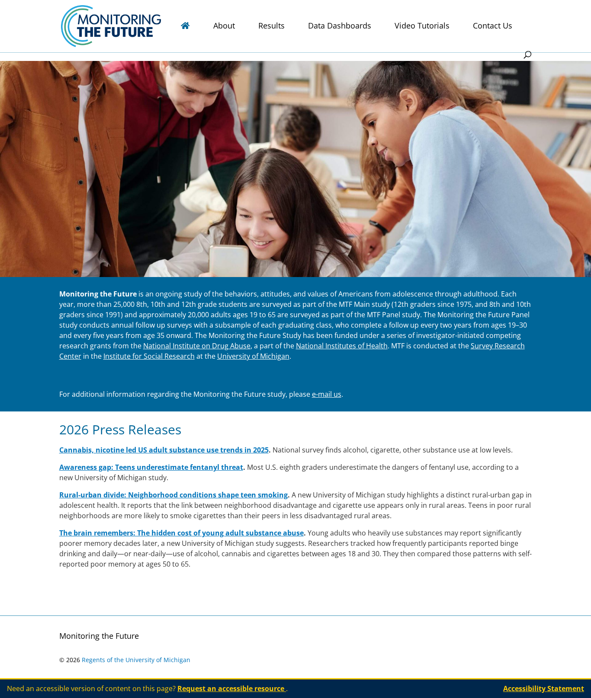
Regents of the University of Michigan (136, 660)
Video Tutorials (422, 26)
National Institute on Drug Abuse (197, 346)
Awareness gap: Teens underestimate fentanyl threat (151, 467)
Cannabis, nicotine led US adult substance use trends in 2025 (164, 450)
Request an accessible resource (231, 688)
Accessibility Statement (543, 688)
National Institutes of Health (342, 346)
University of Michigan (253, 356)
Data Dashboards (339, 26)
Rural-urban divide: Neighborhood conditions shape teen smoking (173, 495)
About (224, 26)
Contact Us (492, 26)
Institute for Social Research (149, 356)
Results (271, 26)
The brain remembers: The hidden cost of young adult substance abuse (181, 533)
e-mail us (326, 394)
